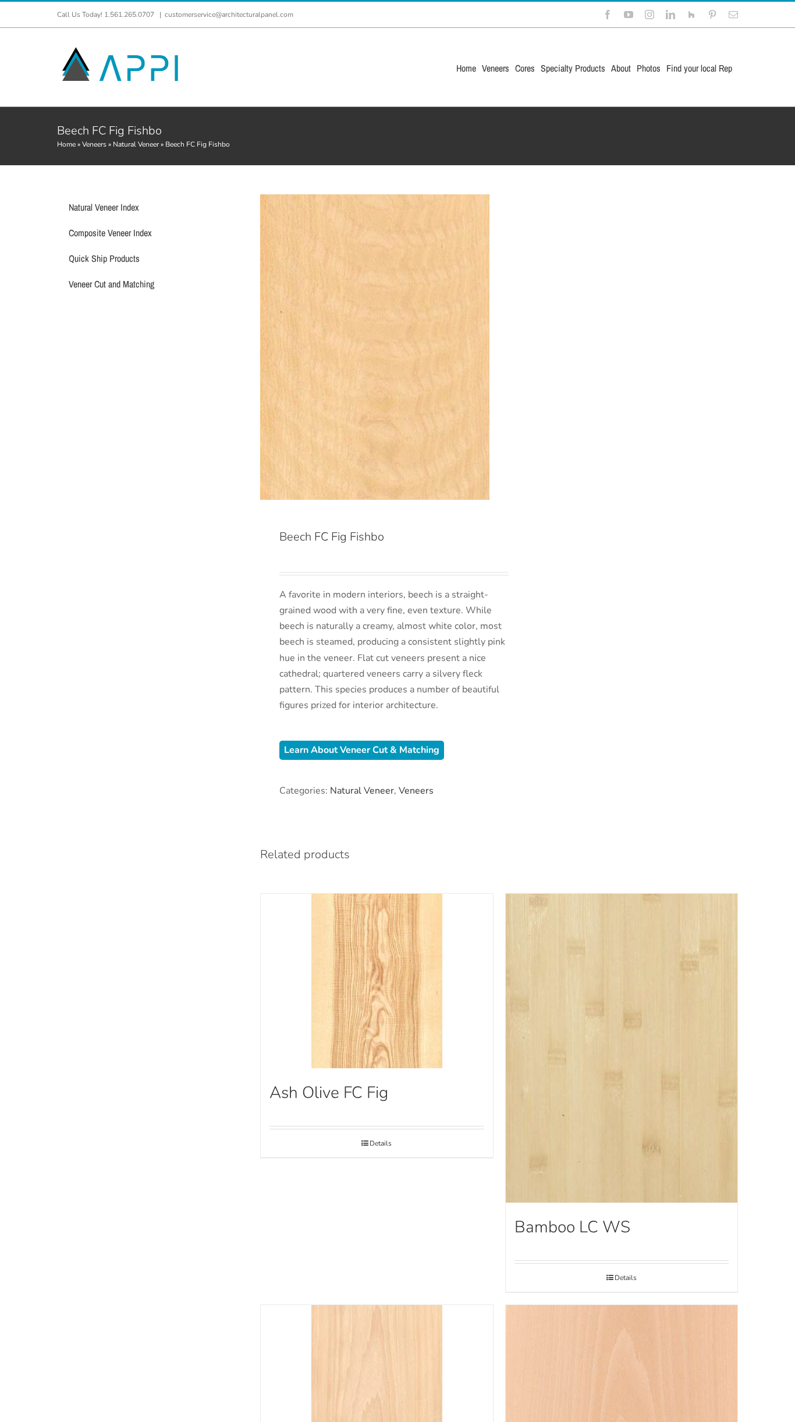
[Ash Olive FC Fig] (376, 981)
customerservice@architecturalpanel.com (229, 14)
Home (66, 144)
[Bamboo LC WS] (621, 1048)
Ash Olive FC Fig (328, 1093)
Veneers (94, 144)
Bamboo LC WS (572, 1227)
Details (381, 1143)
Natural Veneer (136, 144)
